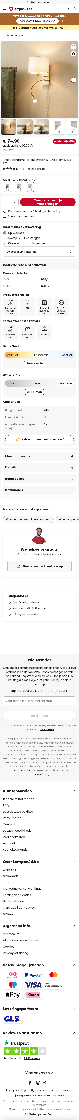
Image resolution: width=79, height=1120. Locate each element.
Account (9, 843)
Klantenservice (17, 790)
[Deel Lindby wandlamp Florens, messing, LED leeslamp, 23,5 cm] (73, 53)
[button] (8, 127)
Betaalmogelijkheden (18, 831)
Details (10, 467)
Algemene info (16, 925)
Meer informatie (17, 456)
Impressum (11, 934)
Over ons (9, 870)
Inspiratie (9, 907)
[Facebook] (32, 1083)
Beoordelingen (13, 901)
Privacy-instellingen (17, 1090)
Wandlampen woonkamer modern (28, 519)
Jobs (6, 882)
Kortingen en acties (17, 895)
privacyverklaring (39, 774)
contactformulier (21, 770)
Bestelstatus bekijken (18, 812)
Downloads (14, 490)
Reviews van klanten (22, 1033)
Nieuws (8, 914)
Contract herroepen (18, 799)
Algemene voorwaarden (20, 940)
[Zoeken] (68, 8)
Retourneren (12, 818)
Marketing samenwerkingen (23, 889)
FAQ (6, 805)
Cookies (8, 947)
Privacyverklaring (15, 953)
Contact (9, 824)
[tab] (39, 820)
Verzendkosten (14, 837)
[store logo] (23, 8)
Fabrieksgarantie (15, 849)
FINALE (37, 20)
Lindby (44, 279)
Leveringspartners (20, 1008)
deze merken (47, 729)
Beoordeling (14, 479)
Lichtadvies (27, 907)
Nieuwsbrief (11, 876)
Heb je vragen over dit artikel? (42, 439)
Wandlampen (15, 35)
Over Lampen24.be (21, 861)
